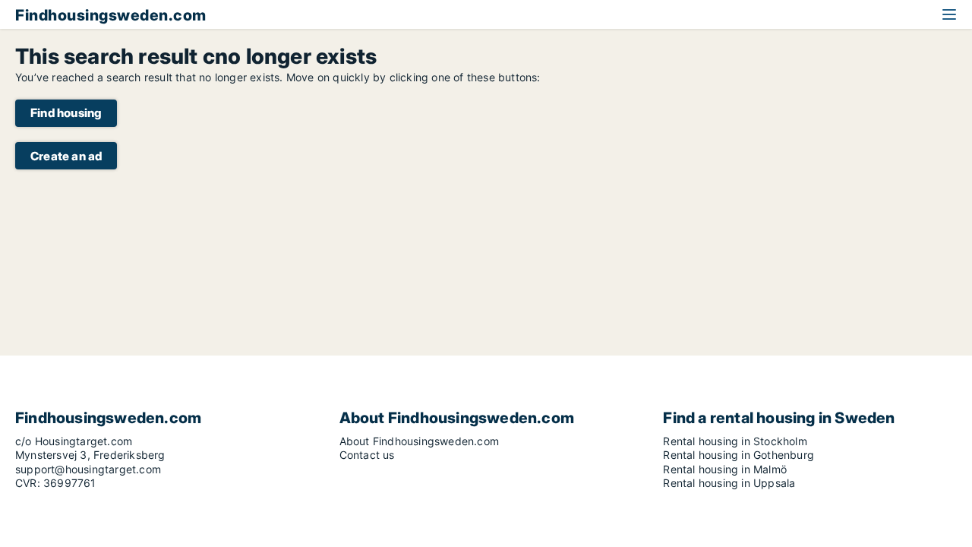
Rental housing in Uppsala (729, 482)
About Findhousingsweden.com (419, 441)
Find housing (66, 113)
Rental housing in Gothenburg (738, 454)
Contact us (367, 454)
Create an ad (66, 156)
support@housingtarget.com (88, 469)
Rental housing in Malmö (725, 469)
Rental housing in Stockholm (734, 441)
